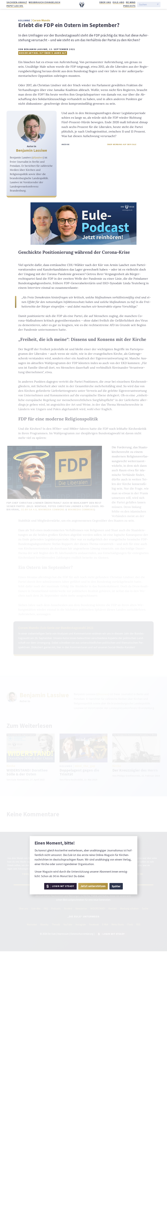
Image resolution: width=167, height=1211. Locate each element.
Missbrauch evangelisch (44, 2)
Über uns (105, 2)
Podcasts (129, 6)
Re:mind (131, 2)
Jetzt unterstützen (93, 886)
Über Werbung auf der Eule (122, 144)
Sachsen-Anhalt (17, 2)
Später (116, 886)
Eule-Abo (118, 2)
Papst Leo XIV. (15, 6)
